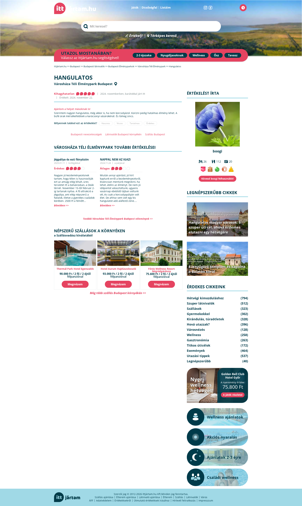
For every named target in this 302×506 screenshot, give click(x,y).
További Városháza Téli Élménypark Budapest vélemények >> (118, 218)
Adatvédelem (104, 500)
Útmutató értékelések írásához (152, 500)
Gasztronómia (198, 340)
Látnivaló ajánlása (149, 497)
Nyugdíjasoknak (172, 55)
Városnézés (196, 329)
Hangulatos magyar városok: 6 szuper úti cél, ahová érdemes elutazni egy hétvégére (215, 227)
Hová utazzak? (216, 214)
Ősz (216, 55)
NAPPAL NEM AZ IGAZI (115, 159)
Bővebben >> (61, 205)
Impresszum (206, 500)
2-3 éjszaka (144, 55)
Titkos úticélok (233, 259)
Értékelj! (136, 36)
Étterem (167, 497)
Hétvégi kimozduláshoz (225, 212)
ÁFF (91, 500)
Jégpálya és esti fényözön (71, 159)
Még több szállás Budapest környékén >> (118, 293)
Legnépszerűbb (197, 217)
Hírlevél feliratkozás (184, 500)
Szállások (194, 308)
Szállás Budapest (155, 134)
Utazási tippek (233, 214)
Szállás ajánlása (104, 497)
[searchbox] (151, 26)
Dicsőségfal (149, 7)
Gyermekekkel (198, 313)
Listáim (165, 7)
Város (204, 497)
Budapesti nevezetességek (86, 134)
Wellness (199, 55)
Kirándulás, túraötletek (205, 319)
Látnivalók (192, 497)
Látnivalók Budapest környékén (123, 134)
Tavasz (233, 55)
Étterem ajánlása (126, 497)
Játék (135, 7)
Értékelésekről (122, 500)
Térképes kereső (163, 36)
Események (196, 350)
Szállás (179, 497)
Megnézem (75, 284)
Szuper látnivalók (197, 214)
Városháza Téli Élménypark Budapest (83, 84)
